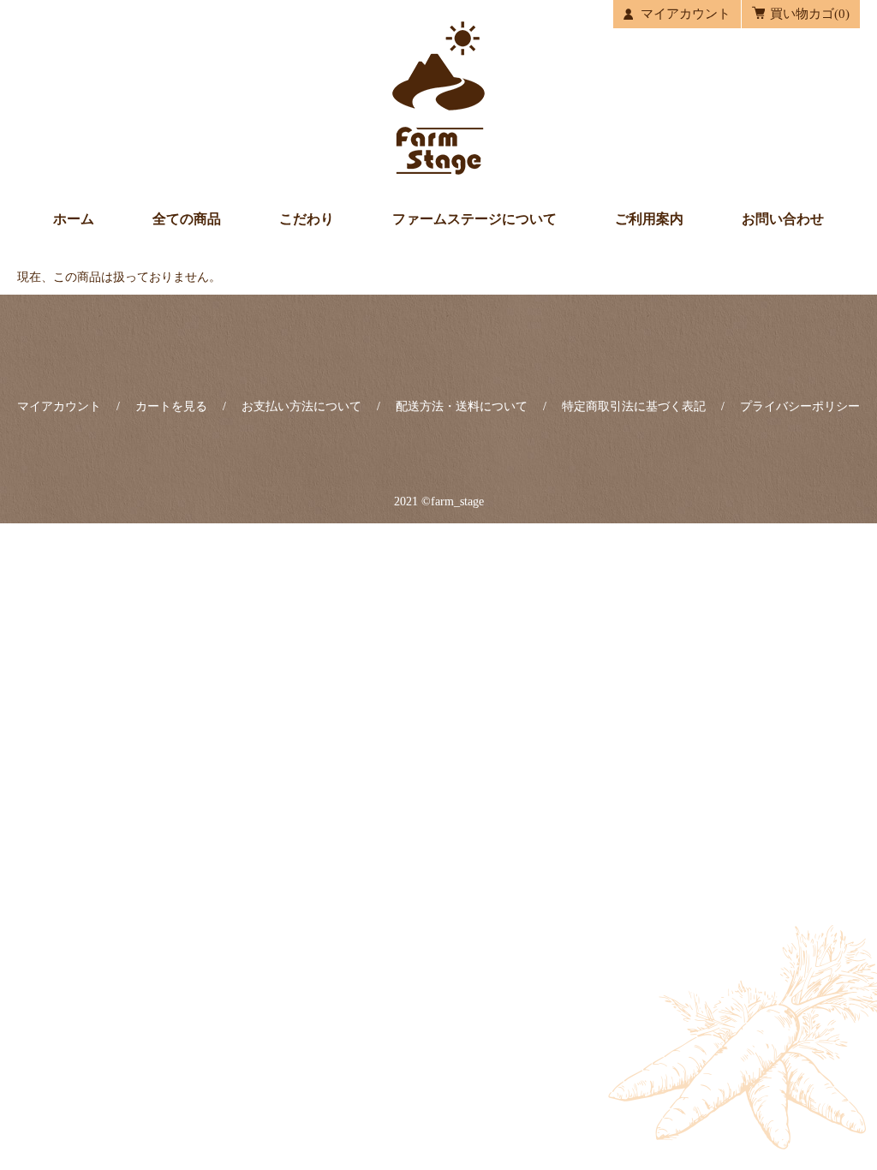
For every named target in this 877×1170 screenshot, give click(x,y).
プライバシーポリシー (800, 406)
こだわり (306, 219)
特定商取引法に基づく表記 (634, 406)
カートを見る (171, 406)
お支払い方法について (301, 406)
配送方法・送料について (462, 406)
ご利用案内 (649, 219)
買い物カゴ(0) (810, 14)
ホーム (73, 219)
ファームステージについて (474, 219)
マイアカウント (686, 14)
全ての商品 (186, 219)
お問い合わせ (783, 219)
